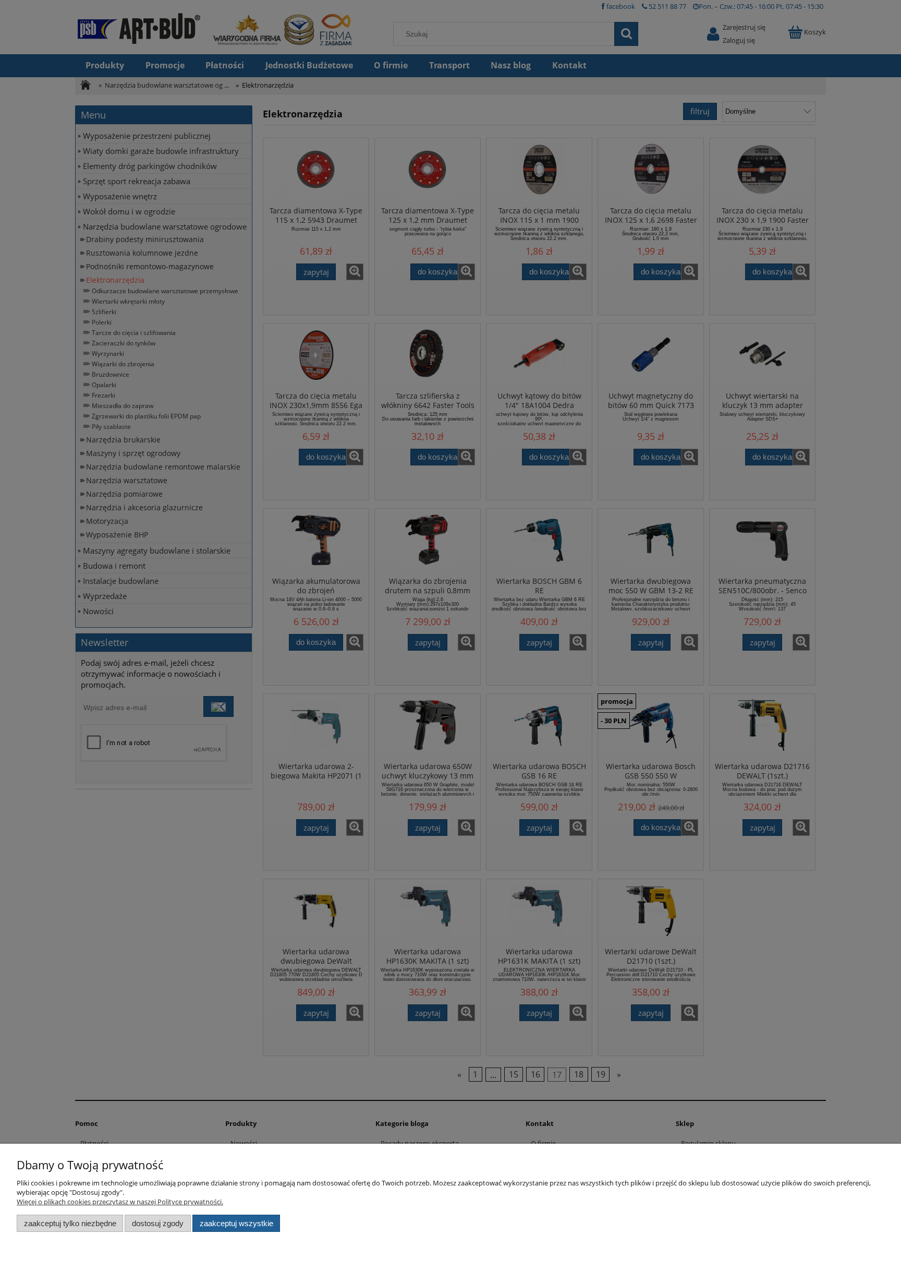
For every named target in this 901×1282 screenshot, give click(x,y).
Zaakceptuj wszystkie (236, 1223)
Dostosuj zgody (158, 1223)
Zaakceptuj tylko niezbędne (70, 1223)
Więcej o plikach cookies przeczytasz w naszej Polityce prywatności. (120, 1201)
